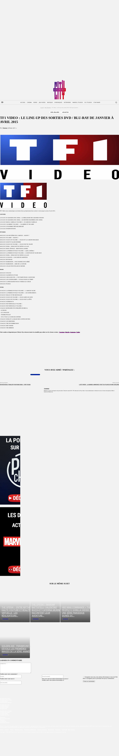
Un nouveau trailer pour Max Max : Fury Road (15, 384)
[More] (34, 131)
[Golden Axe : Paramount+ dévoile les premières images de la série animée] (15, 640)
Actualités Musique (4, 706)
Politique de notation (42, 729)
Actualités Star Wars (4, 714)
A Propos (7, 729)
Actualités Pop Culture (5, 698)
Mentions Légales (19, 729)
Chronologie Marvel (4, 722)
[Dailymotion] (13, 81)
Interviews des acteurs (5, 718)
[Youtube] (16, 81)
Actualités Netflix (4, 713)
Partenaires (58, 729)
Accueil (42, 107)
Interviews (5, 618)
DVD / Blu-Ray (48, 107)
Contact (12, 729)
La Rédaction (3, 721)
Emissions (2, 719)
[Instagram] (10, 81)
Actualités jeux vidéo (4, 704)
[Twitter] (4, 81)
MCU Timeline (71, 729)
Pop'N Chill (64, 729)
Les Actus (65, 112)
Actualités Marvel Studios (6, 711)
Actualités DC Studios (5, 712)
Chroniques (2, 717)
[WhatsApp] (28, 131)
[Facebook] (1, 81)
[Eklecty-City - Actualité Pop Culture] (59, 89)
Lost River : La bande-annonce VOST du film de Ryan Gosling (99, 384)
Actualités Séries (4, 701)
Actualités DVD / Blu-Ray (6, 702)
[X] (22, 131)
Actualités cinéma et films (6, 699)
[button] (116, 102)
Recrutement (51, 729)
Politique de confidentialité (30, 729)
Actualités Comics (4, 707)
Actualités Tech (3, 708)
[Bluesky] (7, 81)
